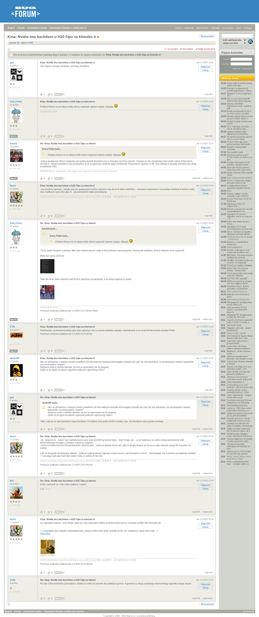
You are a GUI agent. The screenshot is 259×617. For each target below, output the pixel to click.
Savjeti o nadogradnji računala (236, 148)
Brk (12, 480)
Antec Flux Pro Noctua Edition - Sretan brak (237, 269)
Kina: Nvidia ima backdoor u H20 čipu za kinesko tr (133, 54)
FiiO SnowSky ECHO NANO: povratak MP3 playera (237, 309)
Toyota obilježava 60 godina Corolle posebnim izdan (239, 440)
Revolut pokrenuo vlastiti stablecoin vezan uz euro (238, 419)
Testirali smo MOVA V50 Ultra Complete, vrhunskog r (240, 424)
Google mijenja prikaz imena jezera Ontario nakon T (240, 117)
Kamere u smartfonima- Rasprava (238, 243)
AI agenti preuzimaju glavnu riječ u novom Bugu (239, 138)
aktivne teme (202, 28)
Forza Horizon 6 (234, 247)
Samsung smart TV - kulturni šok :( (236, 205)
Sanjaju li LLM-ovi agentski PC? (239, 94)
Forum (21, 28)
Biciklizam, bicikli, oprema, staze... (239, 352)
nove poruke (228, 28)
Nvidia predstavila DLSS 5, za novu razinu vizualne (239, 112)
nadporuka (208, 178)
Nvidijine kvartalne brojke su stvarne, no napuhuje (240, 261)
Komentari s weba (37, 28)
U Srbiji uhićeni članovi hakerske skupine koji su (238, 187)
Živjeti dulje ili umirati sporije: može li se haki (240, 84)
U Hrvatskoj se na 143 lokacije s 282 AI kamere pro (240, 386)
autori (238, 28)
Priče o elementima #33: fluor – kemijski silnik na (238, 463)
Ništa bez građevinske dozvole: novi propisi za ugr (239, 357)
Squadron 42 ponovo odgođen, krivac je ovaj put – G (239, 216)
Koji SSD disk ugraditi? (237, 278)
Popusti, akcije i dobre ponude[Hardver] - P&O (238, 391)
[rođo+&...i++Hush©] (47, 554)
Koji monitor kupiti (235, 152)
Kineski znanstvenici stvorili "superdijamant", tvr (239, 210)
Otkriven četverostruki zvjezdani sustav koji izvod (239, 378)
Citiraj (205, 70)
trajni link (209, 94)
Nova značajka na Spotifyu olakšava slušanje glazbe (239, 233)
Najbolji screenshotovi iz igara (238, 295)
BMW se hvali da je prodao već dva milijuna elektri (239, 282)
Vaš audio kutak (234, 325)
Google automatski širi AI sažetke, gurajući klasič (238, 163)
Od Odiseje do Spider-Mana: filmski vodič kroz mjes (240, 337)
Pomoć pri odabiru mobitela (239, 265)
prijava (178, 28)
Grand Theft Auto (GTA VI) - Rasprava (240, 200)
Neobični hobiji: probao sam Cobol (239, 122)
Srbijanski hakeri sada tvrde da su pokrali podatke (240, 414)
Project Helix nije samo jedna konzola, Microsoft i (238, 143)
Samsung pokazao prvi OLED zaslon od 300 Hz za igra (239, 157)
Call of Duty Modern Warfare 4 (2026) (240, 362)
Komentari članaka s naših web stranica (71, 28)
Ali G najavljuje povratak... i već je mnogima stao (239, 127)
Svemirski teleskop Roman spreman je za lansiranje (239, 401)
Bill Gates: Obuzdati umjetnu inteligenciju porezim (240, 256)
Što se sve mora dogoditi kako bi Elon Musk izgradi (238, 99)
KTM (12, 326)
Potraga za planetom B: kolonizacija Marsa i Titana (239, 89)
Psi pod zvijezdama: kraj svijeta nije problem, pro (238, 251)
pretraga (247, 28)
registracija (189, 28)
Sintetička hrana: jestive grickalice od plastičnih (238, 287)
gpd (12, 62)
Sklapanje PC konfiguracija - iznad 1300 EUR (240, 303)
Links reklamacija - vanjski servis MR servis (239, 396)
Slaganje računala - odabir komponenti (239, 329)
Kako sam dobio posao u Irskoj (238, 222)
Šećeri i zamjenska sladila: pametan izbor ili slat (239, 181)
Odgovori (205, 67)
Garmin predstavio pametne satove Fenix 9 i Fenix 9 (240, 321)
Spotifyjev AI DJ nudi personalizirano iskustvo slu (240, 228)
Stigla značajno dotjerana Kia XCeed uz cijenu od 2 (238, 430)
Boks (229, 191)
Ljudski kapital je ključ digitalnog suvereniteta (237, 132)
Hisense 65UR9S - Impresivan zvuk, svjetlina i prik (239, 106)
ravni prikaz (187, 49)
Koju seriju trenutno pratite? (239, 178)
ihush (13, 185)
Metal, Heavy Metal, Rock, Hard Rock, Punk (239, 457)
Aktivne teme (229, 78)
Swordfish (45, 533)
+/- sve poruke (171, 49)
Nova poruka (207, 36)
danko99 (15, 358)
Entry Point (16, 101)
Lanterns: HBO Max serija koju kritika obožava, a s (239, 409)
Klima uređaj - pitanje (236, 333)
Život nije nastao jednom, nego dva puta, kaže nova (239, 168)
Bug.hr (11, 28)
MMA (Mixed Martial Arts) (238, 299)
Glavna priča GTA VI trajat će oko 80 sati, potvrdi (239, 452)
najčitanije (215, 28)
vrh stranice (248, 611)
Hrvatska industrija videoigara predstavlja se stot (238, 446)
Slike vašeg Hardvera (237, 291)
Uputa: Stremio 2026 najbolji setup (239, 173)
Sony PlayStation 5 (235, 382)
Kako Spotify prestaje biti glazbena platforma (238, 373)
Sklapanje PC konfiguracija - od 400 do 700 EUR (240, 316)
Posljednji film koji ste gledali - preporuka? (239, 238)
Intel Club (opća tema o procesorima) (237, 342)
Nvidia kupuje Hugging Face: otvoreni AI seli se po (239, 435)
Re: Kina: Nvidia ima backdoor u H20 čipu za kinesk (68, 143)
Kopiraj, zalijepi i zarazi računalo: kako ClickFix (238, 195)
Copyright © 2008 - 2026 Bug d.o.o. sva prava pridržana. (130, 616)
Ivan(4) (14, 143)
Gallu (13, 580)
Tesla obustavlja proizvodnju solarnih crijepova (240, 274)
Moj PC (13, 136)
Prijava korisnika (232, 52)
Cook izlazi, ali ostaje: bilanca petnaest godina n (238, 347)
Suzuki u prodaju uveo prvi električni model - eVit (239, 367)
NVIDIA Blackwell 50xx (237, 405)
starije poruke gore (206, 49)
